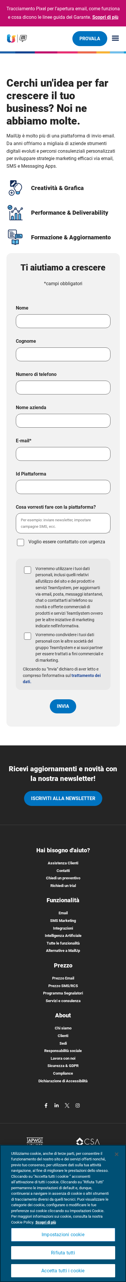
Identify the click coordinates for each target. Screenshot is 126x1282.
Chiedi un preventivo (63, 878)
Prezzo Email (63, 978)
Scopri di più (105, 17)
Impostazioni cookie (63, 1234)
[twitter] (68, 1105)
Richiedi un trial (63, 885)
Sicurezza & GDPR (63, 1065)
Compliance (63, 1073)
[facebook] (47, 1105)
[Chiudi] (116, 1154)
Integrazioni (63, 928)
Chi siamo (63, 1028)
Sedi (63, 1043)
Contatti (63, 870)
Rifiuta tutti (63, 1253)
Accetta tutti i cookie (62, 1270)
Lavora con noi (63, 1058)
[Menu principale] (113, 39)
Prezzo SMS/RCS (63, 986)
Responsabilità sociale (63, 1051)
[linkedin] (57, 1105)
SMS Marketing (63, 920)
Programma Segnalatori (63, 993)
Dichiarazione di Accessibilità (63, 1081)
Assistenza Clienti (63, 863)
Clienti (63, 1036)
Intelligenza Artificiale (63, 935)
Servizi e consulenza (63, 1001)
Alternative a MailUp (63, 950)
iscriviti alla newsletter (63, 798)
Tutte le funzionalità (63, 943)
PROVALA (89, 38)
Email (63, 913)
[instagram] (77, 1105)
